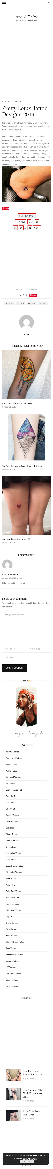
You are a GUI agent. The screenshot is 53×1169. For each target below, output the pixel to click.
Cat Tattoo (10, 802)
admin (19, 290)
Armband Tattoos (13, 777)
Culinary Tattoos (13, 821)
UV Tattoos (11, 967)
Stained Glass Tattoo (15, 942)
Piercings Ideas (12, 904)
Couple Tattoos (12, 815)
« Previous (20, 222)
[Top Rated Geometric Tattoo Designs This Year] (26, 437)
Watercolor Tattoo (13, 974)
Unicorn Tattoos (12, 961)
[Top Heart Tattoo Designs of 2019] (26, 505)
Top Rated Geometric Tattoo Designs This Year (22, 466)
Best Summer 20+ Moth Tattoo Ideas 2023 (32, 1093)
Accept (27, 1161)
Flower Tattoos (12, 841)
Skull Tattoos (11, 936)
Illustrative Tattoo (13, 853)
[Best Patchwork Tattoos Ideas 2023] (13, 1075)
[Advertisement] (26, 64)
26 (21, 228)
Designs (9, 303)
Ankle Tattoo (11, 771)
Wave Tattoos (12, 980)
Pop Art (9, 917)
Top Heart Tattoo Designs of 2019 (16, 539)
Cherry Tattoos (12, 809)
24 (37, 222)
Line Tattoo (10, 860)
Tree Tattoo (11, 948)
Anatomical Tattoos (14, 758)
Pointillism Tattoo (13, 910)
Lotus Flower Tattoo (14, 866)
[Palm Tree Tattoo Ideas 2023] (13, 1115)
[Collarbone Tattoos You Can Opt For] (26, 374)
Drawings (10, 828)
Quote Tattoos (12, 923)
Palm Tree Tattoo (13, 891)
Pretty (31, 303)
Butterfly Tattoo (12, 796)
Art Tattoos (10, 783)
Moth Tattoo (11, 878)
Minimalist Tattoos (14, 872)
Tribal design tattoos (14, 955)
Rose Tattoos (11, 929)
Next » (37, 228)
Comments (32, 290)
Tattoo (42, 303)
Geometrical (11, 847)
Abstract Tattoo (12, 752)
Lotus (21, 303)
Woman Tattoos (11, 101)
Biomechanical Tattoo (15, 790)
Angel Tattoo (11, 764)
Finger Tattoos (12, 834)
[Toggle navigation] (4, 2)
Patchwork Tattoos (14, 897)
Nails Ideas (11, 885)
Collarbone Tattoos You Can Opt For (17, 403)
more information (30, 1158)
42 (30, 228)
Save (34, 295)
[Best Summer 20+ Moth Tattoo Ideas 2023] (13, 1094)
